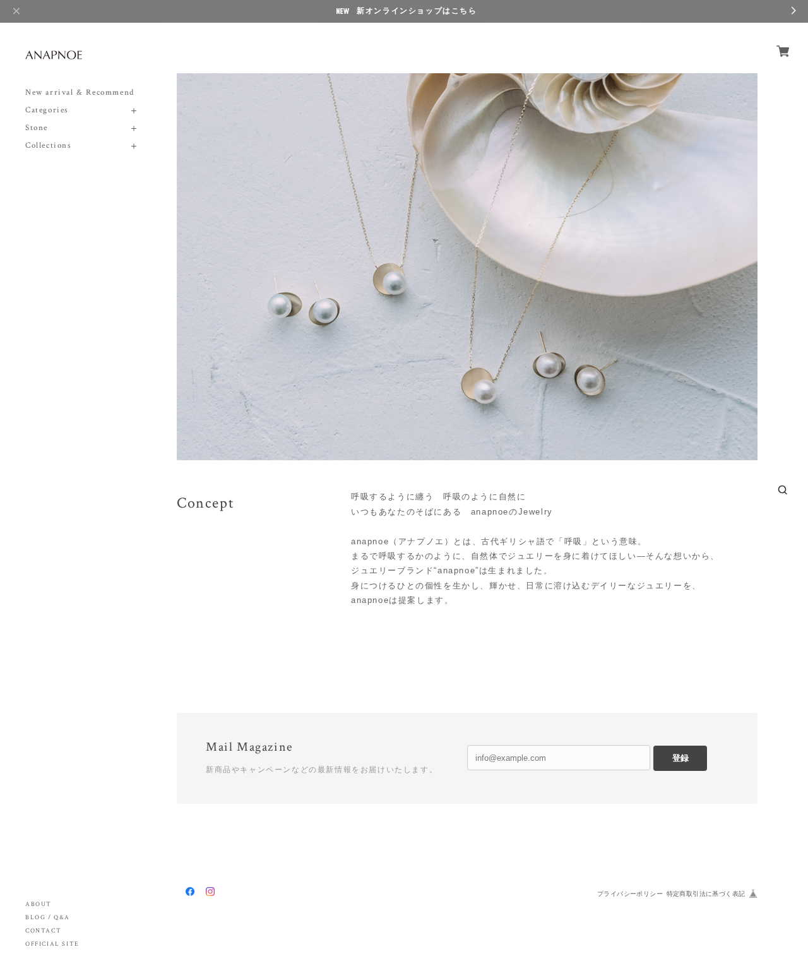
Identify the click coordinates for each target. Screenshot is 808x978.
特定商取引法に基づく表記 (706, 893)
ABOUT (38, 904)
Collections (48, 145)
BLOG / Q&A (47, 918)
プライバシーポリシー (630, 893)
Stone (36, 128)
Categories (47, 110)
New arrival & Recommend (79, 92)
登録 (680, 758)
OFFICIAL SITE (52, 944)
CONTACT (43, 931)
